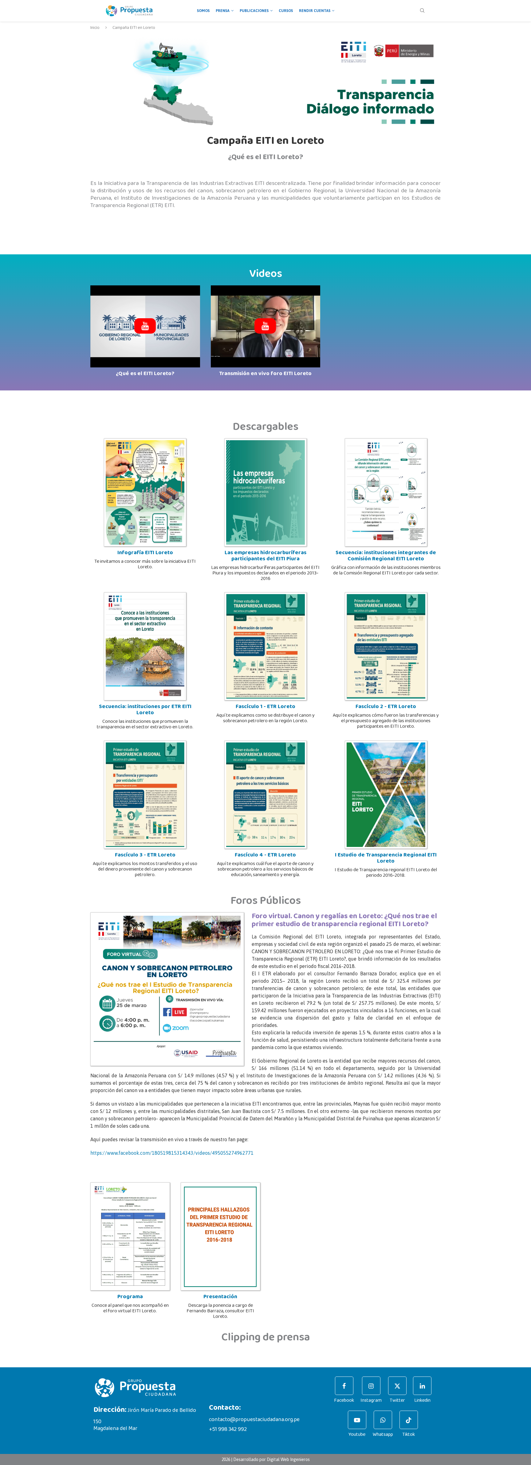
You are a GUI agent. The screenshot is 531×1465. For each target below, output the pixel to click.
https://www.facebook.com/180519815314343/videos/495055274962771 (172, 1153)
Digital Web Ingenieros (288, 1459)
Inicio (95, 27)
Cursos (286, 11)
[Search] (422, 10)
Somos (203, 11)
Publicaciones (254, 11)
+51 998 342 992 (228, 1429)
